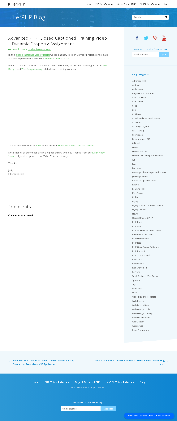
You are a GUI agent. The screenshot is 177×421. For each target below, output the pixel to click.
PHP (38, 145)
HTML (135, 147)
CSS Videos (137, 134)
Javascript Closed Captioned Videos (149, 172)
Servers (136, 271)
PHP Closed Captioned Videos (39, 49)
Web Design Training (142, 313)
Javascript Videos (140, 176)
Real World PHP (140, 267)
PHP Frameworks (140, 238)
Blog (166, 4)
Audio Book (137, 89)
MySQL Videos (139, 209)
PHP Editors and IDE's (143, 234)
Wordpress (137, 325)
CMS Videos (137, 101)
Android (136, 85)
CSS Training (138, 130)
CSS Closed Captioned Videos (146, 118)
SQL (134, 284)
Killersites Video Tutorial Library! (76, 145)
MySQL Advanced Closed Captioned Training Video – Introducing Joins (130, 362)
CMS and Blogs (139, 97)
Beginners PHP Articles (143, 93)
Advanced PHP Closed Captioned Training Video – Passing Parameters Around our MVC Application (43, 362)
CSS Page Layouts (140, 126)
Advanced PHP (139, 80)
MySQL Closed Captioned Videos (147, 205)
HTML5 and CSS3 (140, 151)
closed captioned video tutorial (33, 54)
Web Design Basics (141, 305)
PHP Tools (137, 259)
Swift (134, 292)
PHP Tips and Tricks (142, 255)
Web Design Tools (141, 309)
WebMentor (138, 321)
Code (134, 105)
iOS (133, 159)
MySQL (135, 201)
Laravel (135, 184)
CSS (134, 110)
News (135, 213)
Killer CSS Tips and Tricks (144, 180)
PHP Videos (138, 263)
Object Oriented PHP (126, 4)
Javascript (136, 168)
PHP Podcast (138, 251)
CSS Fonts (137, 122)
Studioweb (137, 288)
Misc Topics (137, 193)
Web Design (138, 300)
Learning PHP (138, 188)
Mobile (135, 197)
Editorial (136, 143)
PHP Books (137, 222)
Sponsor (136, 280)
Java (134, 163)
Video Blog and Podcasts (144, 296)
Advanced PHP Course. (57, 58)
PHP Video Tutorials (104, 4)
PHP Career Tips (140, 226)
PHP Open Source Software (145, 247)
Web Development (141, 317)
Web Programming (31, 69)
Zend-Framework (140, 330)
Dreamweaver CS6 (141, 139)
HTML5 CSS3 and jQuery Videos (147, 155)
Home (88, 4)
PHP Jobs (136, 242)
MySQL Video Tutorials (150, 4)
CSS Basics (137, 114)
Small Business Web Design (145, 276)
